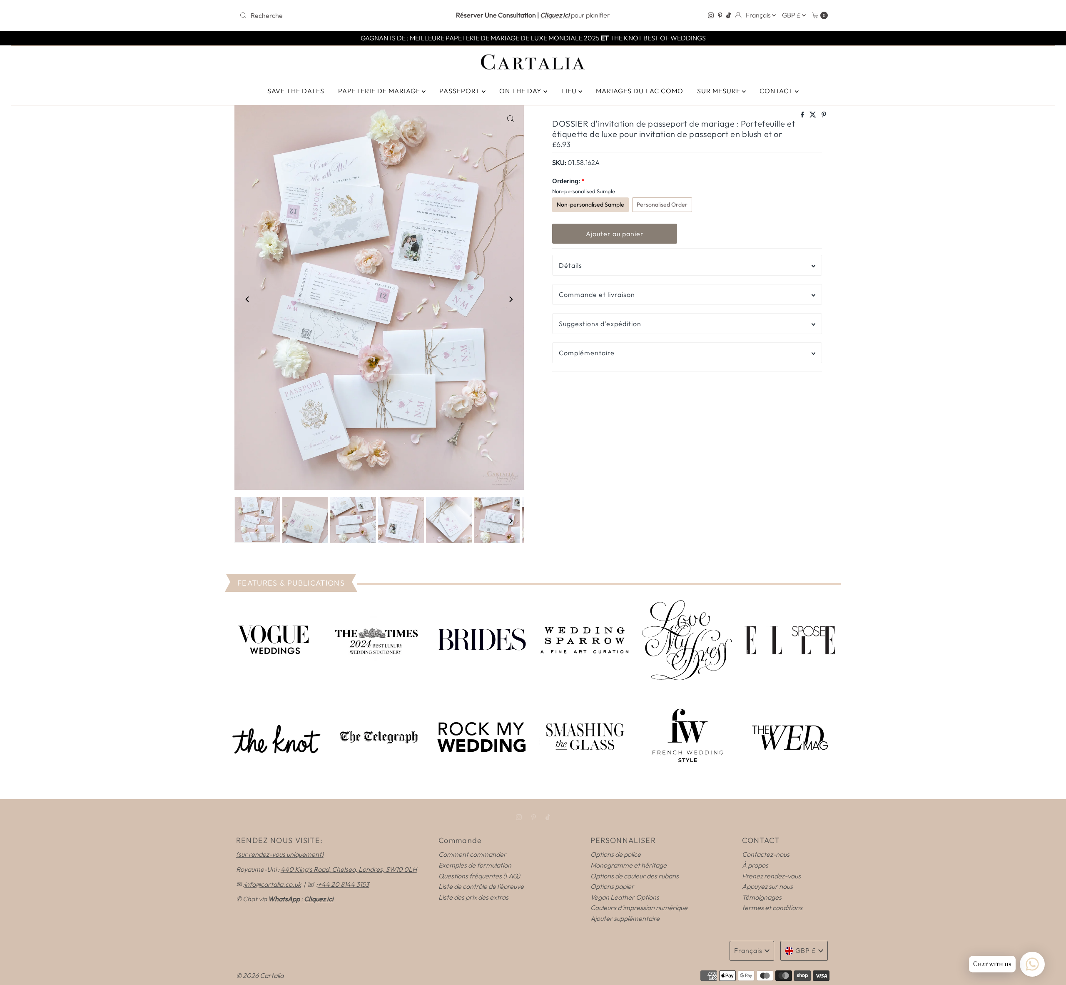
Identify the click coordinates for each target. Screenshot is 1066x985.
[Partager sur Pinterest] (824, 115)
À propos (755, 865)
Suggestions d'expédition (600, 323)
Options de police (615, 854)
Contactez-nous (766, 854)
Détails (570, 265)
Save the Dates (295, 91)
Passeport (460, 91)
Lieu (569, 91)
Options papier (612, 886)
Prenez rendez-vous (771, 876)
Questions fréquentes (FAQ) (479, 876)
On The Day (521, 91)
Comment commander (472, 854)
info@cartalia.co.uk (272, 884)
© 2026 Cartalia (260, 975)
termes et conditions (772, 907)
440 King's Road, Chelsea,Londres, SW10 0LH (349, 869)
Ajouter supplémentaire (625, 918)
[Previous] (248, 299)
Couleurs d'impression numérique (638, 907)
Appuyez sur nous (767, 886)
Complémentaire (587, 353)
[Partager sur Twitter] (813, 115)
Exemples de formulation (474, 865)
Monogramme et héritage (628, 865)
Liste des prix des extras (473, 897)
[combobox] (333, 15)
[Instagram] (711, 15)
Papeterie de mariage (380, 91)
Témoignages (762, 897)
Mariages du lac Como (639, 91)
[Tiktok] (728, 15)
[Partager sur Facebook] (803, 115)
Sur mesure (719, 91)
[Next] (510, 299)
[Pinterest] (720, 15)
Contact (777, 91)
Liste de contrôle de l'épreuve (481, 886)
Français (759, 15)
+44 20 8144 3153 (343, 884)
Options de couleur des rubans (634, 876)
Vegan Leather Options (624, 897)
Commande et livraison (597, 294)
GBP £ (792, 15)
